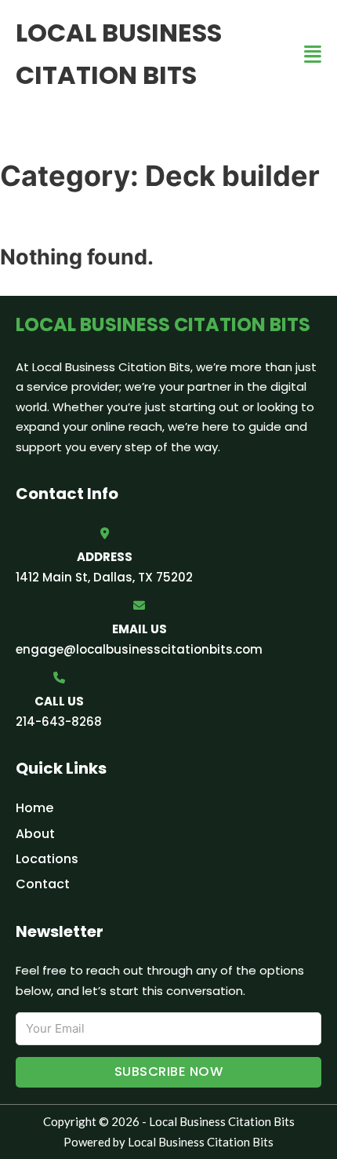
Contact (43, 884)
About (35, 834)
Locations (47, 859)
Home (34, 808)
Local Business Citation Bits (119, 54)
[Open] (312, 54)
